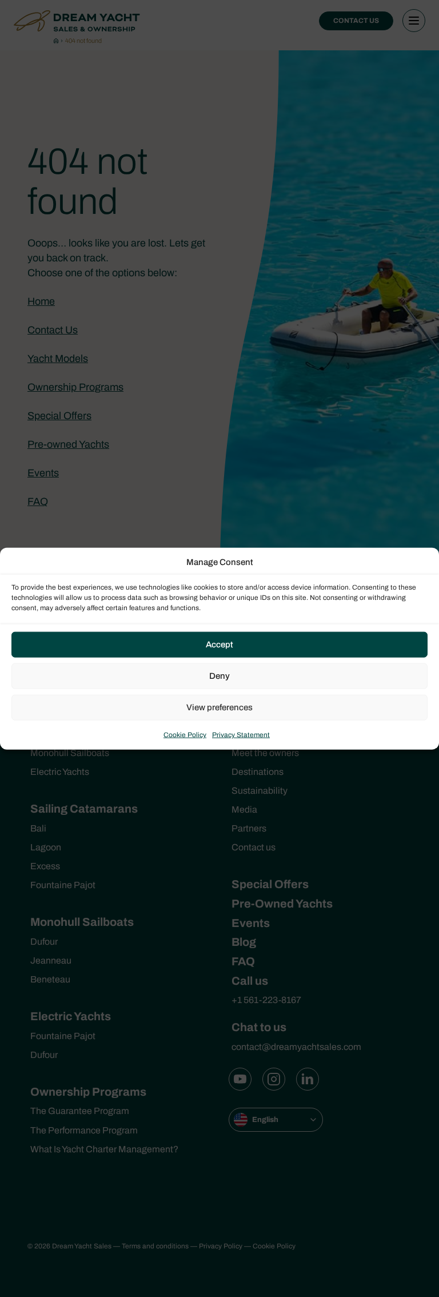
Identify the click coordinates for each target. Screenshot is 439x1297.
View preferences (219, 707)
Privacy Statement (241, 734)
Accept (219, 644)
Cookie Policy (184, 734)
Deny (219, 676)
